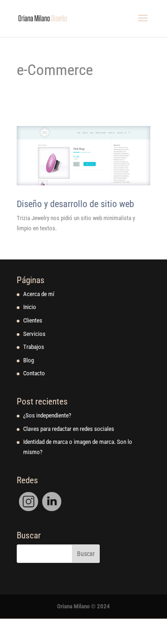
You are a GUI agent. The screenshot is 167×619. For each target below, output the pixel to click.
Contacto (34, 373)
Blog (28, 360)
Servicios (34, 333)
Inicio (29, 306)
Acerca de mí (38, 294)
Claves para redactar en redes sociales (68, 428)
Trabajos (33, 346)
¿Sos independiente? (47, 415)
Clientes (32, 320)
